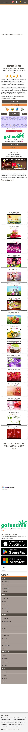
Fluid (20, 131)
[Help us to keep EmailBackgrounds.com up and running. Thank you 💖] (14, 136)
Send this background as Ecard (14, 114)
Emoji (2, 98)
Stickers (6, 98)
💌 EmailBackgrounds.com (16, 128)
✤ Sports (4, 682)
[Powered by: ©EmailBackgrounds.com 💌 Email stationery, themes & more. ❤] (14, 118)
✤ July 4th (4, 638)
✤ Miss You (5, 605)
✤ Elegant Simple (6, 611)
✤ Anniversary (5, 581)
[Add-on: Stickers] (17, 109)
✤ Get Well (5, 598)
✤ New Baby (5, 588)
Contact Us (17, 729)
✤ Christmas (5, 648)
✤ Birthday (5, 585)
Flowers (11, 34)
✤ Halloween (5, 642)
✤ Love (4, 601)
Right (16, 131)
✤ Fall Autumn (5, 662)
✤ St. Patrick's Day (6, 625)
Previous (4, 114)
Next (24, 114)
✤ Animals (4, 671)
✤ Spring (4, 655)
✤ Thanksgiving (6, 645)
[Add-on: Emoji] (12, 109)
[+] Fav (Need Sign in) (14, 105)
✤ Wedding (5, 591)
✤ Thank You (5, 608)
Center (11, 131)
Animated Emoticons (19, 96)
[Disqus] (14, 467)
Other (6, 34)
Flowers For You (18, 34)
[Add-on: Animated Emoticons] (7, 109)
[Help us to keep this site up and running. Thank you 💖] (14, 523)
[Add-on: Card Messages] (22, 109)
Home (2, 34)
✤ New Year (5, 618)
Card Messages (12, 98)
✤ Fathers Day (5, 635)
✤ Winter (4, 665)
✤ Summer (4, 658)
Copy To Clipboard (14, 101)
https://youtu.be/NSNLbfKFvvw (14, 156)
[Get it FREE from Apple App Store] (14, 543)
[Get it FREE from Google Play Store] (14, 551)
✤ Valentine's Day (6, 621)
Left (7, 131)
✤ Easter (4, 628)
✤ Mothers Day (6, 631)
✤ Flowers (4, 675)
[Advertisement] (14, 19)
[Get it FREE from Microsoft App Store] (14, 560)
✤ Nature (4, 678)
